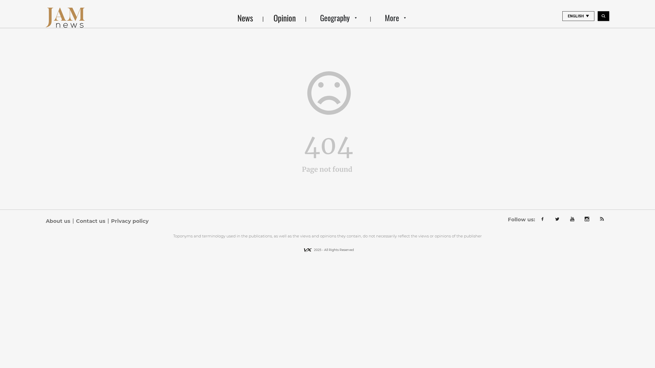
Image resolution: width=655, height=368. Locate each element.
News (245, 18)
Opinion (285, 18)
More (392, 18)
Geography (335, 18)
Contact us (90, 221)
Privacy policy (130, 221)
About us (58, 221)
